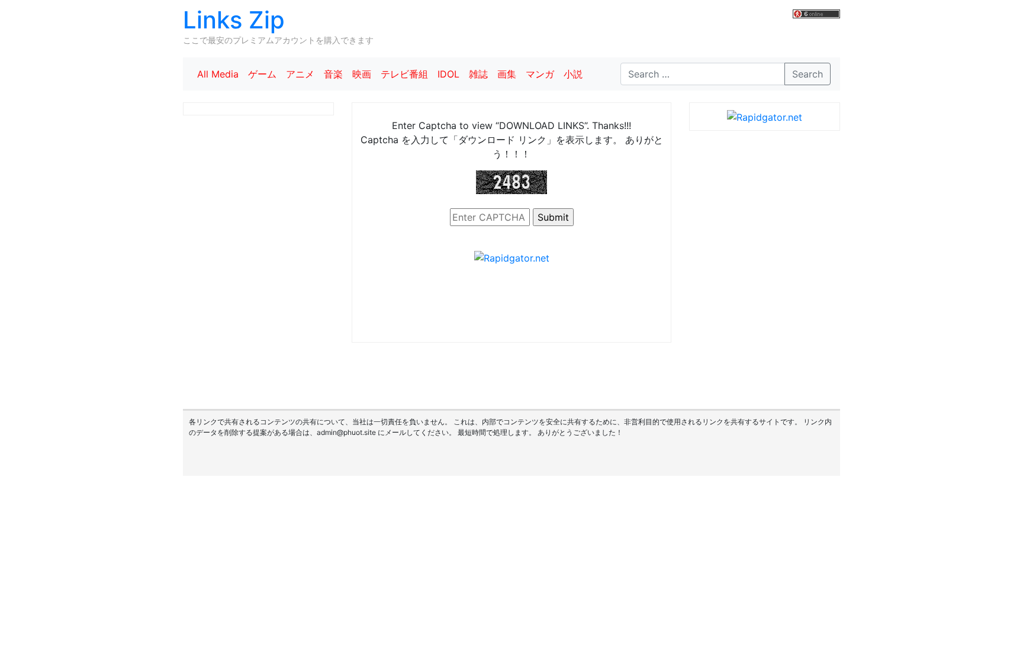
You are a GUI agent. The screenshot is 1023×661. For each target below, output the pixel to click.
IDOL (448, 74)
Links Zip (234, 19)
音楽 (333, 74)
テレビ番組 (404, 74)
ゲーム (262, 74)
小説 (573, 74)
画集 (506, 74)
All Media (218, 74)
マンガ (540, 74)
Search (807, 74)
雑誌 (478, 74)
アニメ (300, 74)
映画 (361, 74)
